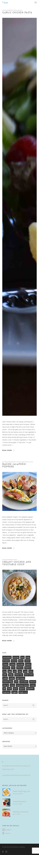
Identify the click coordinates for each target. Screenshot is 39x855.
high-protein (20, 678)
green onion (29, 675)
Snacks (31, 462)
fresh (31, 671)
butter (21, 661)
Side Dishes (25, 462)
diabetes (28, 668)
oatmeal (32, 682)
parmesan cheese (22, 685)
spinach (22, 689)
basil (22, 657)
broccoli (14, 661)
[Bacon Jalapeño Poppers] (19, 514)
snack (9, 689)
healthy (11, 678)
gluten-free (19, 675)
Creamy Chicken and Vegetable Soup (16, 563)
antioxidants (7, 657)
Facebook (7, 833)
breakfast (6, 661)
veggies (14, 692)
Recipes (20, 10)
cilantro (28, 664)
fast (14, 671)
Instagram (8, 830)
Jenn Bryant (5, 10)
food (25, 671)
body (28, 657)
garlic (5, 675)
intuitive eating (7, 682)
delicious (20, 668)
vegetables (30, 689)
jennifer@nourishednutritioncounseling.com (16, 766)
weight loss (23, 692)
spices (15, 689)
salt (4, 689)
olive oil (5, 685)
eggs (9, 671)
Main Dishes (13, 10)
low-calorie (24, 682)
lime (16, 682)
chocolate (20, 664)
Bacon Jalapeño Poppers (14, 465)
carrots (27, 661)
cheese (5, 664)
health (5, 678)
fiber (19, 671)
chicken (12, 664)
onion (12, 685)
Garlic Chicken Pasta (17, 12)
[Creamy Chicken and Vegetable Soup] (19, 609)
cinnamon (6, 668)
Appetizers (13, 462)
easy (4, 671)
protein (32, 685)
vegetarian (6, 692)
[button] (35, 2)
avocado (16, 657)
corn (13, 668)
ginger (11, 675)
